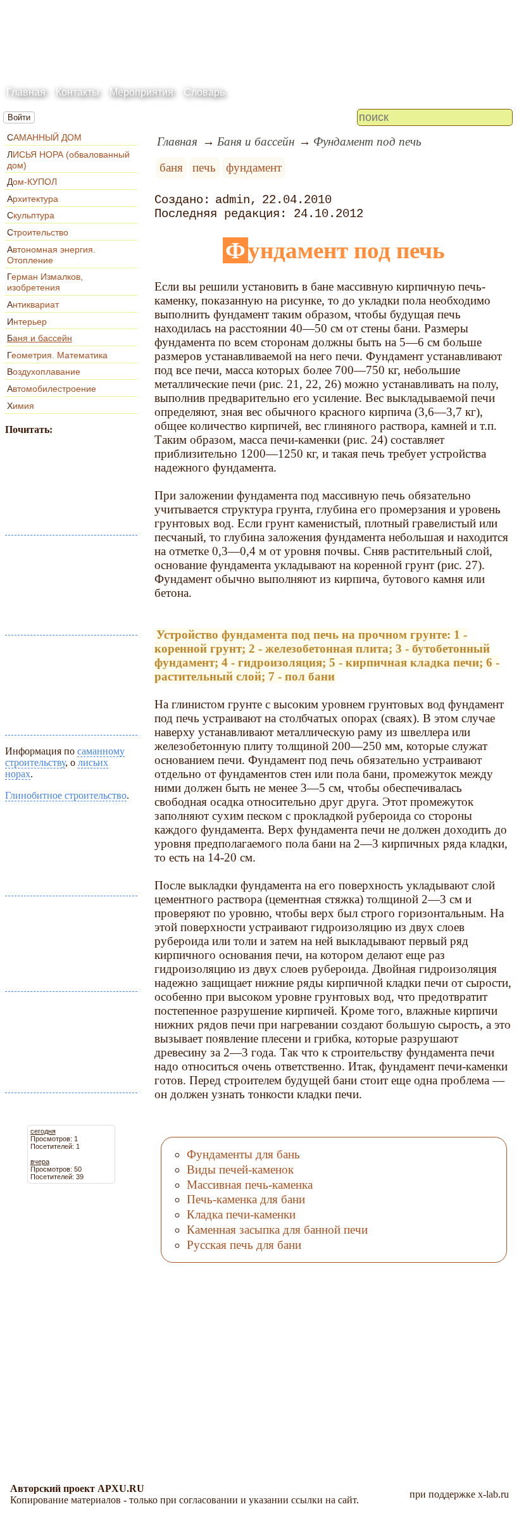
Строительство (37, 232)
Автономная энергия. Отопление (51, 254)
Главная (26, 92)
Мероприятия (141, 92)
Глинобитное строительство (66, 795)
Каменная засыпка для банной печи (277, 1229)
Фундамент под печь (367, 141)
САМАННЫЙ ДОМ (44, 137)
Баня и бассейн (39, 338)
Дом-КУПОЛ (32, 182)
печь (204, 167)
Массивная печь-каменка (250, 1184)
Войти (19, 117)
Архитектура (32, 199)
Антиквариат (33, 304)
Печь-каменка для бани (246, 1199)
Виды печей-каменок (240, 1169)
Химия (20, 406)
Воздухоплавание (43, 371)
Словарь (204, 92)
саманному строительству (65, 757)
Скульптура (30, 215)
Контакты (77, 92)
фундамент (254, 167)
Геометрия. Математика (57, 355)
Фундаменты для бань (243, 1154)
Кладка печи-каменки (241, 1214)
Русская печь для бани (244, 1244)
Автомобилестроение (51, 389)
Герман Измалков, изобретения (45, 282)
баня (171, 167)
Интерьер (27, 321)
